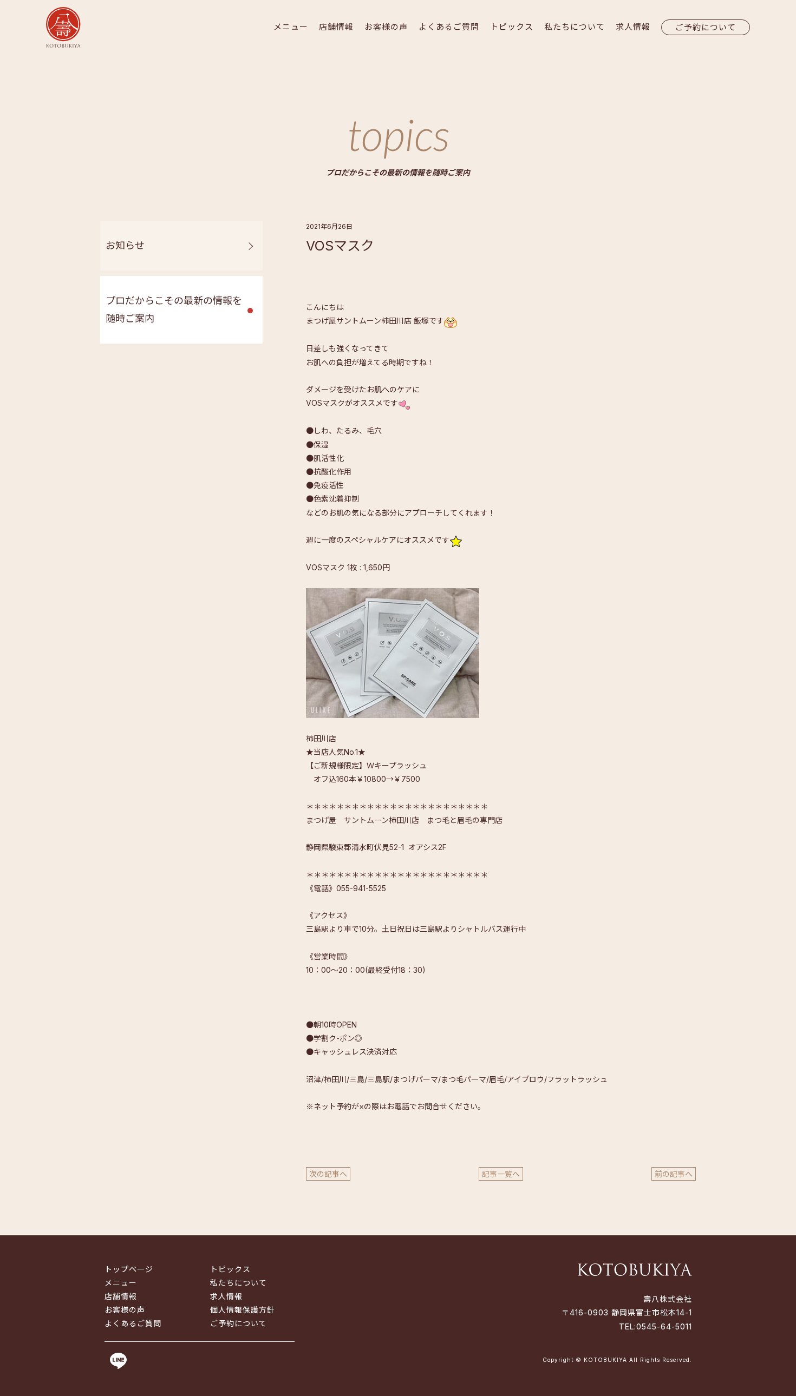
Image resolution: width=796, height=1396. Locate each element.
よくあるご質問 (449, 27)
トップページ (129, 1269)
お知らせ (125, 245)
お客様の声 (386, 27)
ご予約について (705, 27)
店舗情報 (336, 27)
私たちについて (574, 27)
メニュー (290, 27)
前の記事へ (674, 1173)
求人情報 (633, 27)
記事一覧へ (501, 1173)
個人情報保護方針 (242, 1309)
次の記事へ (328, 1173)
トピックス (511, 27)
